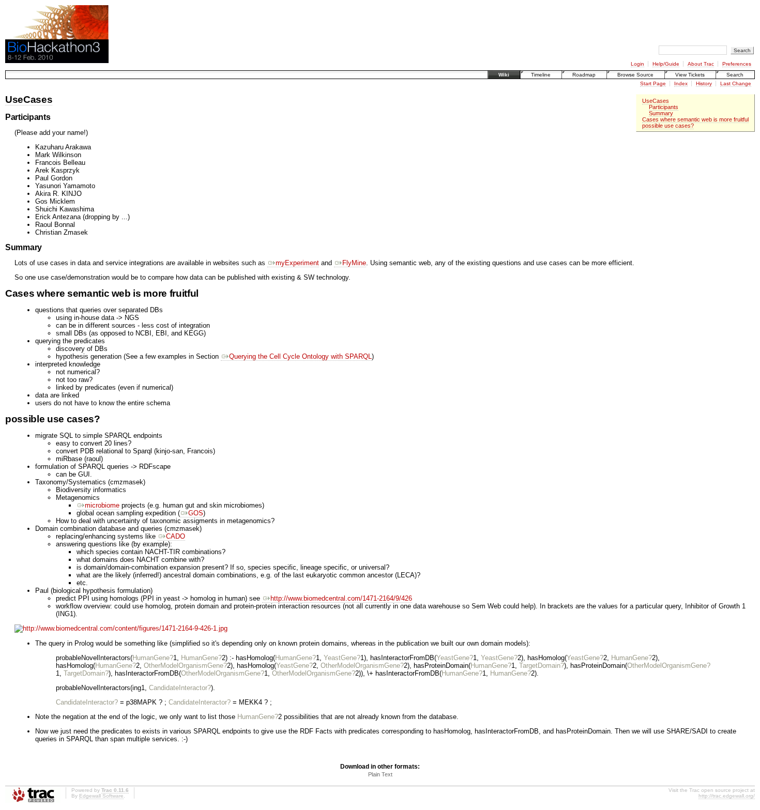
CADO (175, 536)
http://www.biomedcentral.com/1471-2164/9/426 (341, 598)
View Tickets (690, 75)
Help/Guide (665, 64)
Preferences (736, 64)
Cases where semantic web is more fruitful (695, 119)
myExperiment (297, 263)
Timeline (541, 75)
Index (681, 83)
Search (734, 75)
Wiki (503, 75)
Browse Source (635, 75)
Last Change (735, 83)
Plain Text (380, 774)
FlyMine (354, 263)
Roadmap (584, 75)
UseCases (655, 101)
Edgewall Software (101, 796)
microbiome (102, 505)
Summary (661, 113)
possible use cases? (668, 126)
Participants (663, 107)
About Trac (701, 64)
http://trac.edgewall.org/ (726, 796)
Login (637, 64)
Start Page (653, 83)
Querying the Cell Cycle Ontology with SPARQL (300, 356)
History (704, 83)
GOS (195, 513)
